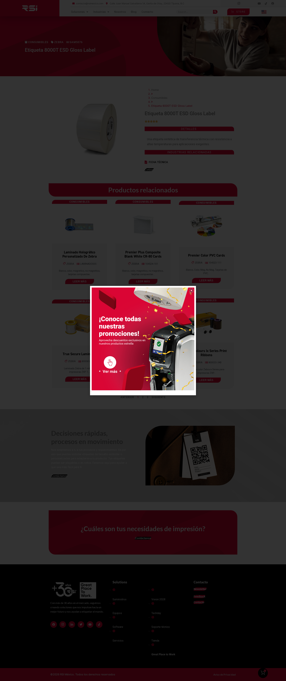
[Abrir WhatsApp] (278, 673)
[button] (191, 290)
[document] (143, 340)
